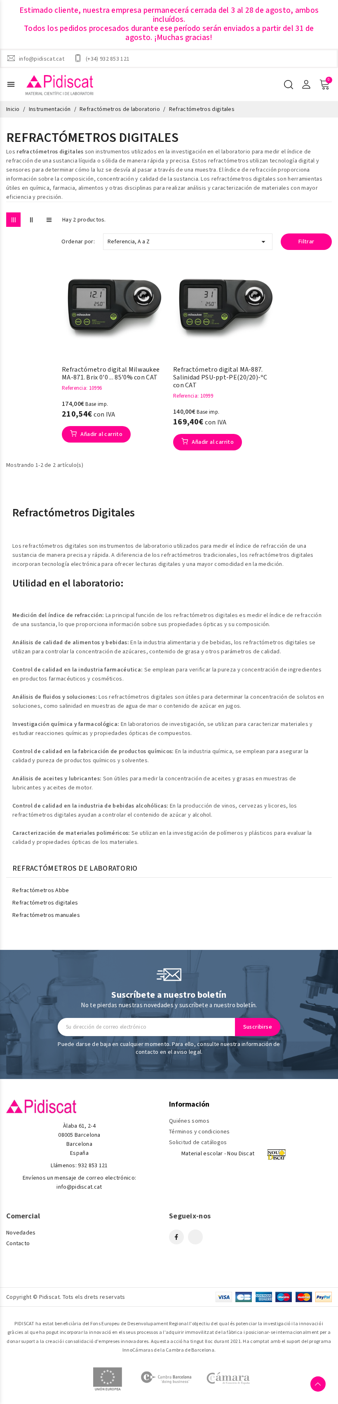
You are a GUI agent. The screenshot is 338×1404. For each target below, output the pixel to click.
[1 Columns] (49, 219)
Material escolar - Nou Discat (218, 1154)
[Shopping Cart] (324, 85)
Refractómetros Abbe (40, 890)
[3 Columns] (13, 219)
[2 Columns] (31, 219)
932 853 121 (93, 1165)
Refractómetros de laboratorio (75, 868)
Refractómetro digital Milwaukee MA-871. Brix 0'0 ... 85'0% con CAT (111, 374)
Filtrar (306, 242)
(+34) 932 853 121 (107, 58)
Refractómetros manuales (46, 915)
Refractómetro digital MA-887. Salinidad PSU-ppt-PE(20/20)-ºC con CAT (220, 378)
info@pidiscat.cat (41, 58)
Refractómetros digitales (45, 903)
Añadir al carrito (100, 434)
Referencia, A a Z (188, 241)
